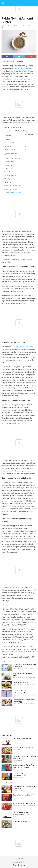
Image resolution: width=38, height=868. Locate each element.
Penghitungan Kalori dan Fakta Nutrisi (12, 14)
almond (20, 587)
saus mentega (7, 587)
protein (25, 68)
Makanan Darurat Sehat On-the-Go (24, 804)
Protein (25, 14)
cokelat (14, 587)
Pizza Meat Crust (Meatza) (22, 821)
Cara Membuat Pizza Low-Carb (23, 747)
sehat (13, 71)
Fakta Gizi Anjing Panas (20, 682)
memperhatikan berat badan (11, 79)
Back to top (19, 859)
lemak (20, 68)
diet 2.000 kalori (16, 192)
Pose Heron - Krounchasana (22, 739)
